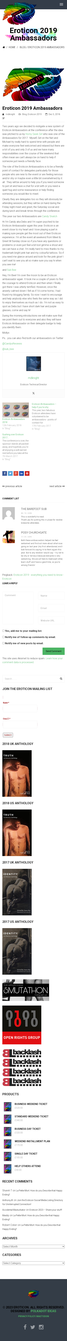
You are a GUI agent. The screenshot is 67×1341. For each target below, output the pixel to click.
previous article (13, 486)
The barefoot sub (34, 509)
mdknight (10, 114)
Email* (6, 718)
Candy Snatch (49, 216)
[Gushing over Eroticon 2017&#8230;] (17, 447)
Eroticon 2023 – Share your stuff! (45, 1210)
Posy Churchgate (34, 532)
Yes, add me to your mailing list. (23, 630)
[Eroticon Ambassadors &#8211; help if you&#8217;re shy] (47, 416)
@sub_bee (8, 349)
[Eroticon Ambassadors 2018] (15, 410)
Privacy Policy (26, 1316)
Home (12, 47)
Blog (23, 47)
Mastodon (42, 1316)
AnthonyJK (7, 1200)
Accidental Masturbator (13, 1210)
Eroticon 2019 (35, 114)
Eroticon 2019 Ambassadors (32, 108)
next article (56, 486)
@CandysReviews (12, 343)
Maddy (5, 1215)
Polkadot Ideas (43, 1311)
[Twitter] (33, 393)
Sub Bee (11, 269)
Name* (6, 702)
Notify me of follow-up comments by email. (30, 637)
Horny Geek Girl (34, 134)
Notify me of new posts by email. (24, 643)
